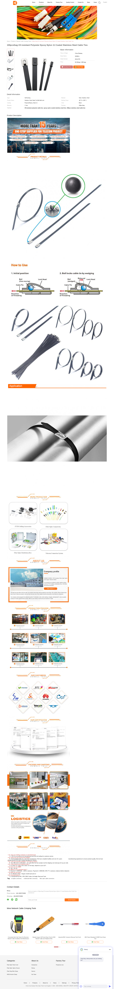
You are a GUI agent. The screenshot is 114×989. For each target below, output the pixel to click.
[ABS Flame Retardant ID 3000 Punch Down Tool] (32, 923)
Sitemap (64, 982)
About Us (49, 2)
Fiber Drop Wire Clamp (12, 971)
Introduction (34, 964)
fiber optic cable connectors (47, 878)
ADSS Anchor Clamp (12, 974)
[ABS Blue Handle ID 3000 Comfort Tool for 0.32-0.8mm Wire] (55, 923)
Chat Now (80, 67)
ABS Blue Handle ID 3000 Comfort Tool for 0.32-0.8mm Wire (55, 938)
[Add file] (81, 986)
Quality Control (70, 2)
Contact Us (80, 2)
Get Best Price (68, 67)
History (33, 968)
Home (33, 2)
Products (41, 2)
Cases (95, 2)
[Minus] (110, 950)
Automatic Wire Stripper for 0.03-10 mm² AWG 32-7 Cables (81, 938)
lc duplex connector (16, 878)
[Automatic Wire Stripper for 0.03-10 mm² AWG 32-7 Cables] (81, 923)
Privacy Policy (76, 982)
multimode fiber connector (30, 878)
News (88, 2)
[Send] (109, 986)
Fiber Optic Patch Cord (12, 964)
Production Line (60, 964)
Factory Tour (59, 2)
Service (33, 971)
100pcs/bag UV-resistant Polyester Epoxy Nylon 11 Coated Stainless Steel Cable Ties (53, 41)
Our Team (33, 974)
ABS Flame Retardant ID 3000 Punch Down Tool (32, 938)
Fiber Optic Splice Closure (13, 968)
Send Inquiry (71, 899)
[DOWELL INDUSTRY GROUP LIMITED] (15, 3)
